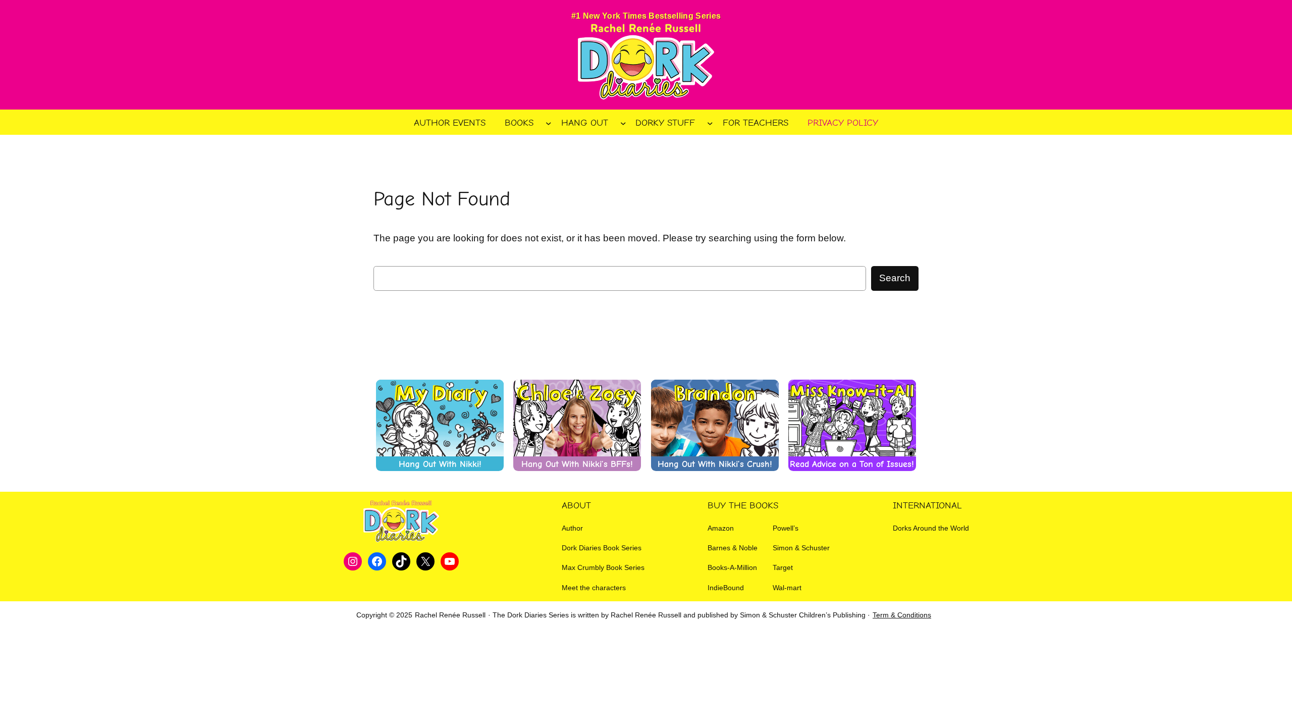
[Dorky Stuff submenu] (710, 123)
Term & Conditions (902, 615)
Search (894, 278)
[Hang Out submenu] (623, 123)
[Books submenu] (549, 123)
